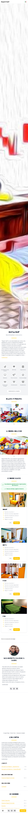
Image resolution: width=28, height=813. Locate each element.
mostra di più (4, 357)
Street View (13, 733)
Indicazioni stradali (20, 733)
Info (10, 522)
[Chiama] (8, 810)
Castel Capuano (6, 800)
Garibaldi (4, 786)
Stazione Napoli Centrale (8, 778)
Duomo (4, 805)
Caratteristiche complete (14, 391)
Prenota (23, 810)
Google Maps (6, 733)
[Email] (14, 810)
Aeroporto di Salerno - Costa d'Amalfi (11, 769)
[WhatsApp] (11, 810)
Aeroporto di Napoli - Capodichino (10, 766)
